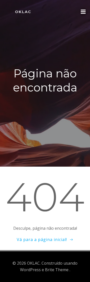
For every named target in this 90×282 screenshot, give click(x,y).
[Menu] (83, 12)
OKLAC (23, 11)
